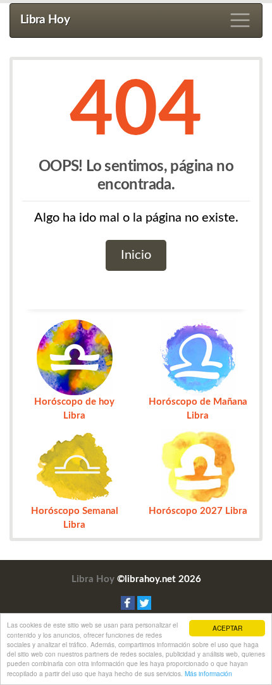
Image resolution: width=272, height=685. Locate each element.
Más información (208, 673)
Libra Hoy (45, 20)
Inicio (136, 255)
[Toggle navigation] (240, 20)
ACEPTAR (227, 628)
